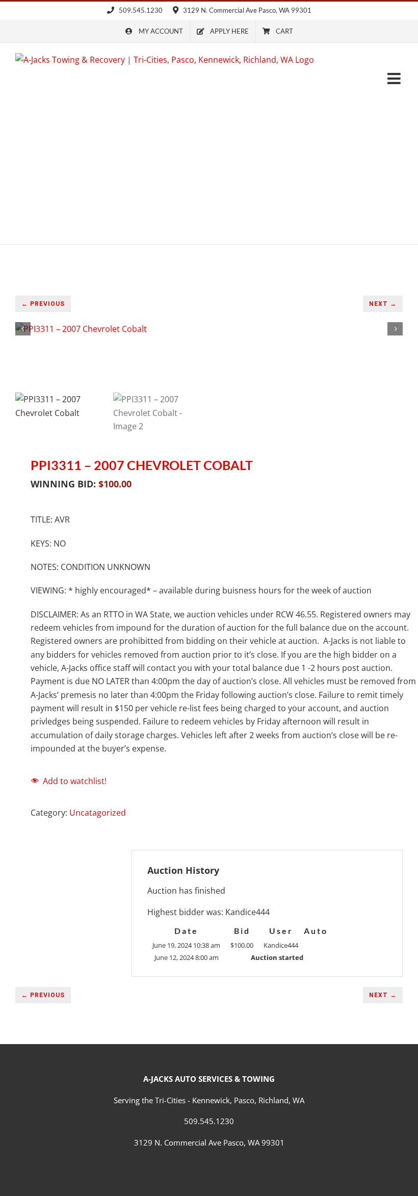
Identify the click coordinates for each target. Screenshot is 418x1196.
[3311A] (209, 328)
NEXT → (383, 303)
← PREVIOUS (43, 303)
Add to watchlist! (75, 781)
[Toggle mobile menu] (395, 78)
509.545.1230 (140, 10)
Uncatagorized (97, 812)
